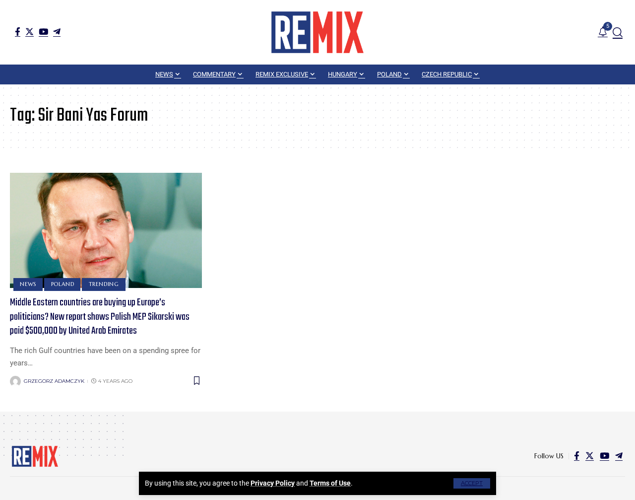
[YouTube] (43, 31)
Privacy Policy (273, 483)
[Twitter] (29, 31)
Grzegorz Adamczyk (54, 381)
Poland (62, 284)
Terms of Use (330, 483)
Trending (104, 284)
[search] (618, 32)
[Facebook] (17, 31)
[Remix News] (317, 32)
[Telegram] (57, 31)
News (28, 284)
